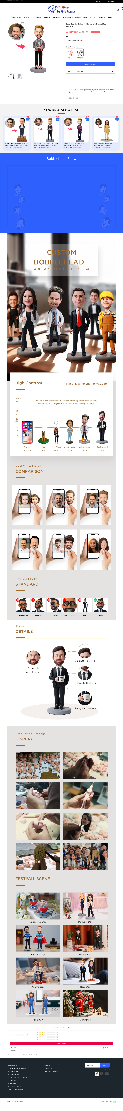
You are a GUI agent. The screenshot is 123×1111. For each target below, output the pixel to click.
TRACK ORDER (12, 1083)
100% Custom (28, 17)
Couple (92, 17)
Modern (78, 17)
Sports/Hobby (67, 17)
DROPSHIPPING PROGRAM (15, 1089)
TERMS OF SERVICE (13, 1071)
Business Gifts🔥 (16, 17)
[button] (12, 48)
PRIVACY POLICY (12, 1080)
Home (9, 1055)
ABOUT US (47, 1065)
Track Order (110, 1)
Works (46, 17)
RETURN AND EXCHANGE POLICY (17, 1068)
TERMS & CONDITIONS (14, 1086)
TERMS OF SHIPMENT (14, 1074)
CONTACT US (97, 1)
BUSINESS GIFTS (12, 1065)
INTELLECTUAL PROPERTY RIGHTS (17, 1077)
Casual (85, 17)
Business (37, 17)
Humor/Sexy (56, 17)
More (109, 17)
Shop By (101, 17)
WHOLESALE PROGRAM (51, 1071)
